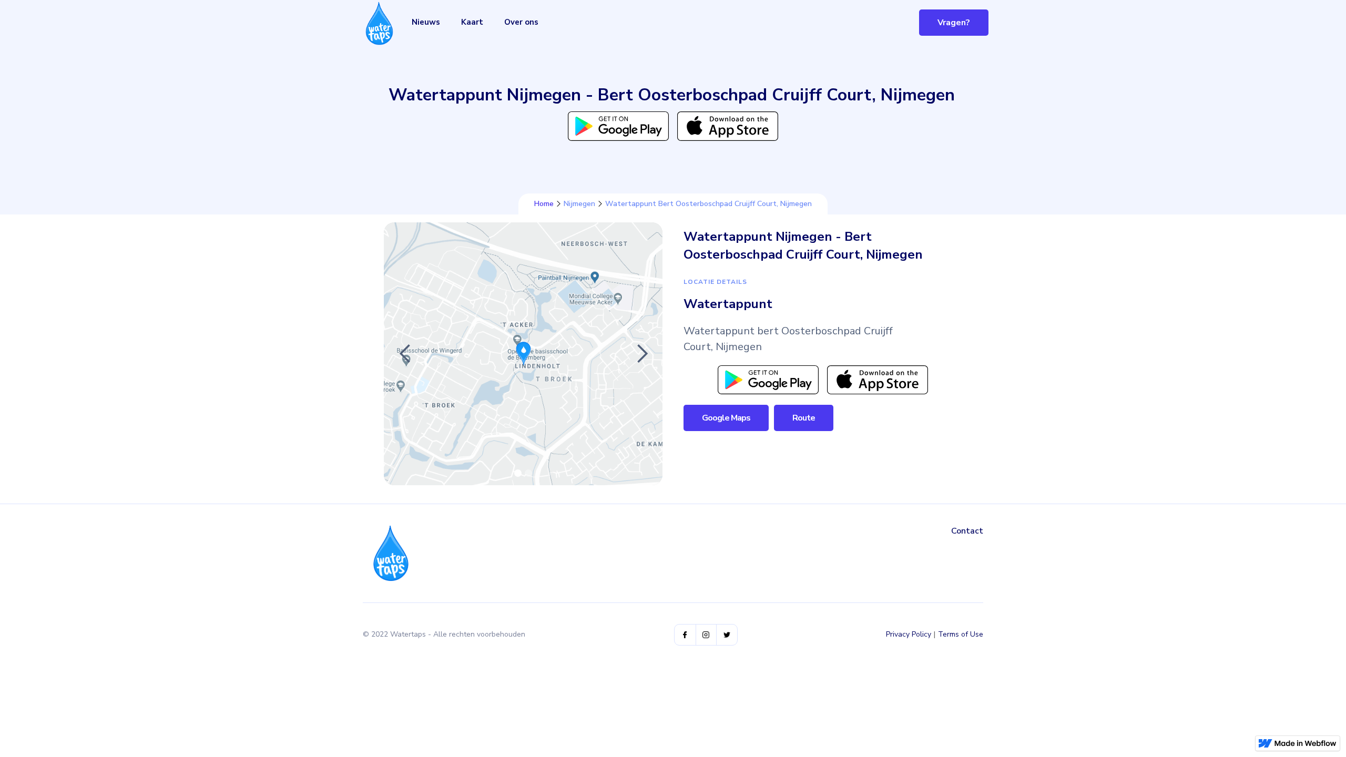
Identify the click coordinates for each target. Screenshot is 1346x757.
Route (803, 418)
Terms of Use (960, 634)
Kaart (472, 22)
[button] (405, 353)
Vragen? (953, 22)
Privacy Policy (908, 634)
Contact (967, 531)
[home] (379, 23)
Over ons (521, 22)
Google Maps (726, 418)
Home (544, 204)
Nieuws (426, 22)
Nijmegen (579, 204)
